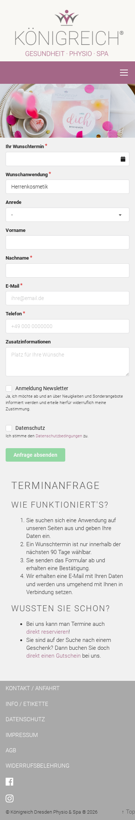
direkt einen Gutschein (53, 655)
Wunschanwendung (27, 174)
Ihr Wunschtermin (25, 146)
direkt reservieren (47, 631)
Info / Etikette (27, 704)
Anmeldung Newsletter (41, 388)
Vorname (16, 230)
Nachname (17, 258)
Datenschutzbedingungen (59, 436)
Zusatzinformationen (28, 342)
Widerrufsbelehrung (37, 765)
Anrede (13, 202)
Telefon (14, 313)
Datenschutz (30, 428)
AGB (11, 750)
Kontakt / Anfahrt (33, 688)
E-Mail (12, 286)
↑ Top (128, 811)
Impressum (22, 735)
